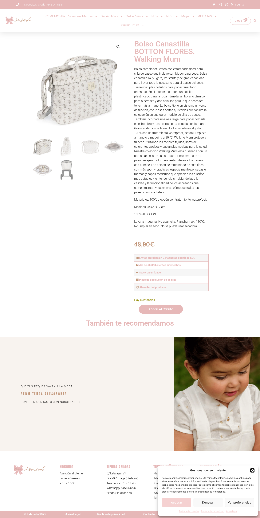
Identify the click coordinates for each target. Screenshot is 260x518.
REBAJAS (205, 16)
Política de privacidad (212, 511)
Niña (154, 16)
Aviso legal (231, 511)
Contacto (149, 514)
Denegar (208, 502)
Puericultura (130, 25)
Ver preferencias (239, 502)
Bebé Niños (135, 16)
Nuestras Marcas (80, 16)
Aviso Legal (72, 514)
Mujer (185, 16)
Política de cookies (189, 511)
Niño (169, 16)
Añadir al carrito (160, 309)
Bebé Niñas (109, 16)
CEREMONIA (55, 16)
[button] (252, 470)
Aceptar (176, 502)
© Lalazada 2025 (35, 514)
